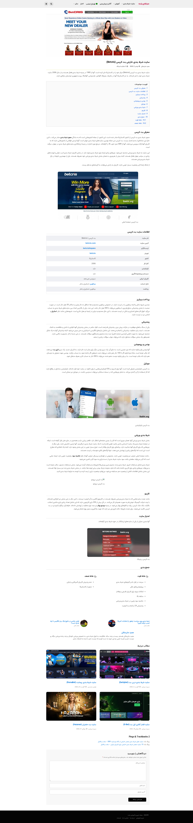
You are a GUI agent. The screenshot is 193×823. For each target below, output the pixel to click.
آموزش (117, 3)
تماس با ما (125, 818)
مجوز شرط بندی (65, 137)
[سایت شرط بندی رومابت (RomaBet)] (71, 664)
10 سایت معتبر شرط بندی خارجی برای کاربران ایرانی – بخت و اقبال (122, 744)
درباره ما (132, 818)
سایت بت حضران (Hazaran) (84, 724)
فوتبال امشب (90, 4)
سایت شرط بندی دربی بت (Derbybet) (134, 682)
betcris (93, 253)
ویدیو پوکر (101, 505)
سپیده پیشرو (146, 687)
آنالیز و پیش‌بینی (105, 3)
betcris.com (91, 243)
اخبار (82, 3)
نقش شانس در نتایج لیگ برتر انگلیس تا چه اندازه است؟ (64, 623)
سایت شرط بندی (129, 3)
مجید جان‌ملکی (145, 66)
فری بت (56, 349)
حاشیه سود (76, 456)
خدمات (119, 818)
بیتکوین (93, 284)
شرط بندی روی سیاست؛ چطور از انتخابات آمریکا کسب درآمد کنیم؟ (133, 623)
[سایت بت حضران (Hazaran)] (71, 706)
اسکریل (54, 311)
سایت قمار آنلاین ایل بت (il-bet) (136, 724)
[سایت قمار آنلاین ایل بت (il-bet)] (125, 706)
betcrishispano (89, 248)
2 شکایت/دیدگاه (121, 66)
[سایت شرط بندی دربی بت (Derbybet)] (125, 664)
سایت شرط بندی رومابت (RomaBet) (81, 682)
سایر (76, 3)
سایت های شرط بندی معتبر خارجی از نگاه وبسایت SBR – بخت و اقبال (120, 741)
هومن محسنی (92, 687)
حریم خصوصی (140, 818)
